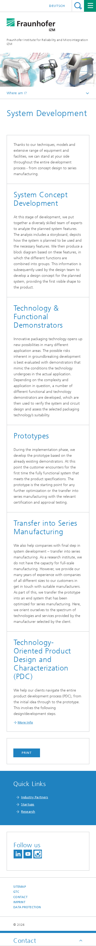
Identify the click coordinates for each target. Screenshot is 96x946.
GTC (16, 892)
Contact (20, 897)
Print (27, 753)
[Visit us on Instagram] (37, 854)
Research (28, 811)
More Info (25, 722)
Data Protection (27, 907)
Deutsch (57, 6)
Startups (27, 804)
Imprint (19, 902)
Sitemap (19, 887)
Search (78, 5)
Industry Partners (34, 797)
